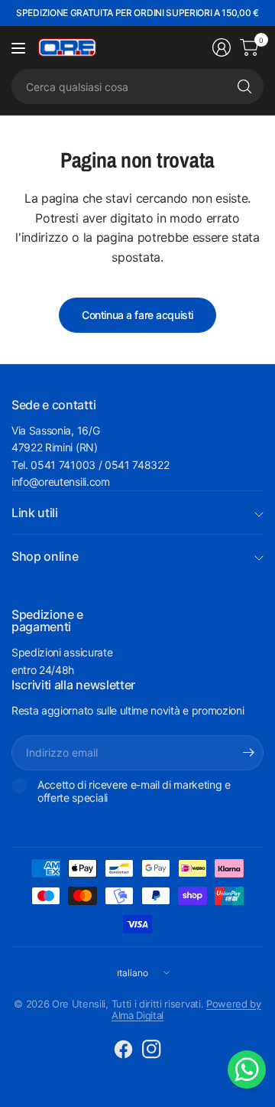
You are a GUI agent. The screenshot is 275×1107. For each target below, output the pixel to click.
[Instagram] (152, 1049)
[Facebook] (124, 1049)
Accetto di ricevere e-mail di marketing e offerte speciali (134, 791)
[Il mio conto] (221, 47)
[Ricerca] (244, 86)
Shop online (44, 556)
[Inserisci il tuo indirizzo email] (248, 752)
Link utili (34, 512)
